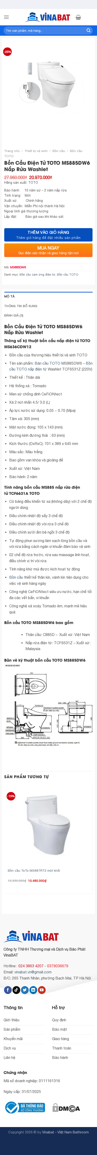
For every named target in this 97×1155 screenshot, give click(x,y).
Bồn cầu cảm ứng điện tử (37, 274)
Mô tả (9, 296)
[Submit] (89, 31)
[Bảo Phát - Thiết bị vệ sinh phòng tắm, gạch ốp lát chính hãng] (48, 17)
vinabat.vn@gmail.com (33, 972)
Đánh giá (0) (13, 315)
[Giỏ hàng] (78, 17)
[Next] (21, 133)
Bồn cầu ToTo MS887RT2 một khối (34, 870)
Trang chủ (12, 151)
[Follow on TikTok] (16, 990)
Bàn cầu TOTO (48, 363)
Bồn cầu (59, 151)
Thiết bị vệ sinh (36, 151)
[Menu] (6, 17)
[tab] (48, 296)
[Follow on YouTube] (42, 990)
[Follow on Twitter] (25, 990)
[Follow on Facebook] (8, 990)
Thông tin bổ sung (20, 306)
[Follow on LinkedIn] (33, 990)
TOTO (33, 182)
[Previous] (8, 133)
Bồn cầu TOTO (67, 274)
